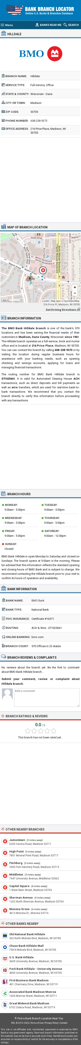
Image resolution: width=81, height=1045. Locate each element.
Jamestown (17, 840)
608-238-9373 (38, 120)
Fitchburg (15, 863)
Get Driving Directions (61, 309)
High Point (16, 851)
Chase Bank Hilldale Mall (26, 945)
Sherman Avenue (21, 897)
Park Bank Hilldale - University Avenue (35, 968)
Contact (63, 1023)
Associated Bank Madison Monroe (32, 991)
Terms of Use (36, 1023)
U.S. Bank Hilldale (21, 957)
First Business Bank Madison (29, 980)
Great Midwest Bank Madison (29, 1003)
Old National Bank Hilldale (27, 934)
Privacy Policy (51, 1023)
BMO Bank (38, 600)
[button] (40, 268)
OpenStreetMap (71, 300)
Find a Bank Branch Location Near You (40, 1018)
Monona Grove (19, 909)
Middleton (16, 874)
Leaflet (45, 300)
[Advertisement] (40, 179)
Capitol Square (19, 886)
